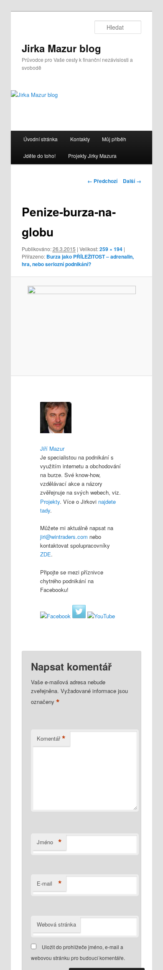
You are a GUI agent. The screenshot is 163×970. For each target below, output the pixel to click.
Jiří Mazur (52, 448)
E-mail (49, 883)
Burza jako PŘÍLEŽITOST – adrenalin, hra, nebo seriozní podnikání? (78, 260)
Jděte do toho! (39, 155)
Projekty (50, 501)
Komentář (51, 738)
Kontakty (80, 138)
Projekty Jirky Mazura (92, 155)
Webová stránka (56, 924)
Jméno (49, 842)
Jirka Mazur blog (61, 48)
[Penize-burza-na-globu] (81, 326)
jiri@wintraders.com (64, 537)
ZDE (45, 554)
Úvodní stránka (40, 138)
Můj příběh (114, 138)
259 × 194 (110, 249)
